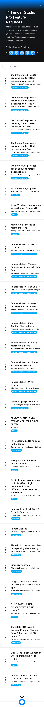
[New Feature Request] (22, 702)
